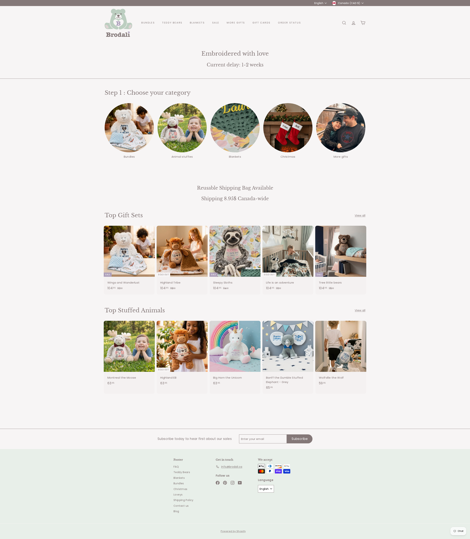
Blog (176, 511)
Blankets (197, 22)
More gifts (236, 22)
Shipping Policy (183, 500)
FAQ (176, 467)
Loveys (177, 494)
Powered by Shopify (233, 531)
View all (360, 215)
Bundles (148, 22)
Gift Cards (261, 22)
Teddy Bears (172, 22)
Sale (215, 22)
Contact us (181, 506)
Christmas (180, 489)
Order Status (289, 22)
